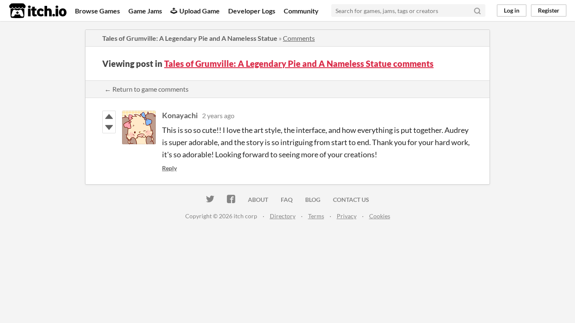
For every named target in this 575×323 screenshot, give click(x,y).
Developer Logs (251, 11)
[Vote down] (109, 127)
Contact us (351, 199)
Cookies (379, 216)
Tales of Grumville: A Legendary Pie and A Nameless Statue (189, 38)
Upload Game (199, 11)
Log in (511, 10)
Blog (312, 199)
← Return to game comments (146, 89)
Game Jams (145, 11)
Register (548, 10)
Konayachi (180, 115)
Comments (299, 38)
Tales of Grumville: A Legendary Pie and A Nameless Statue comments (299, 63)
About (258, 199)
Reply (169, 168)
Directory (282, 216)
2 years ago (218, 115)
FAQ (287, 199)
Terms (316, 216)
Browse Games (97, 11)
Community (301, 11)
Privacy (347, 216)
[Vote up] (109, 116)
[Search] (477, 10)
